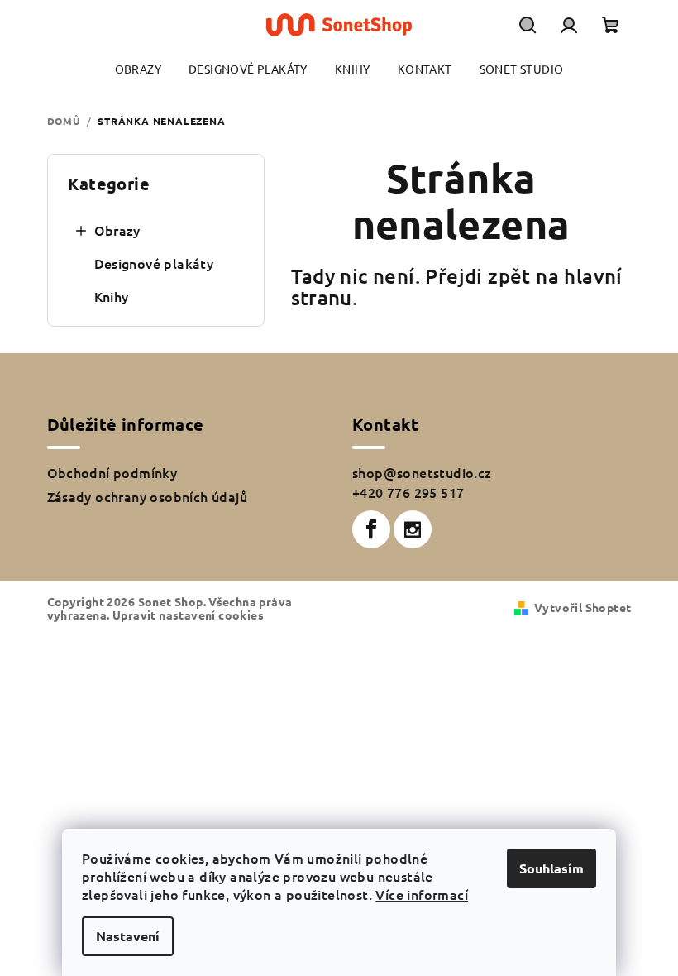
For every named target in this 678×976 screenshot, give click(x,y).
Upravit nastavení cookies (188, 614)
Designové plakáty (154, 263)
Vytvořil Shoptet (582, 607)
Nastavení (128, 936)
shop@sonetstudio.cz (422, 472)
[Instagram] (413, 529)
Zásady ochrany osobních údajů (147, 496)
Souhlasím (551, 868)
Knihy (111, 296)
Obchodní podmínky (112, 472)
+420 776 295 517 (408, 492)
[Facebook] (371, 529)
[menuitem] (138, 69)
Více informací (421, 894)
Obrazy (117, 230)
